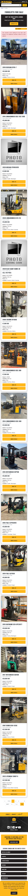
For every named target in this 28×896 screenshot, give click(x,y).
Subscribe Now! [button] (14, 842)
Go (22, 804)
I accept (14, 893)
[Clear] (20, 5)
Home (2, 8)
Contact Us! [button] (14, 23)
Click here (10, 888)
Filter (25, 5)
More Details (14, 83)
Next (7, 804)
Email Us (14, 80)
